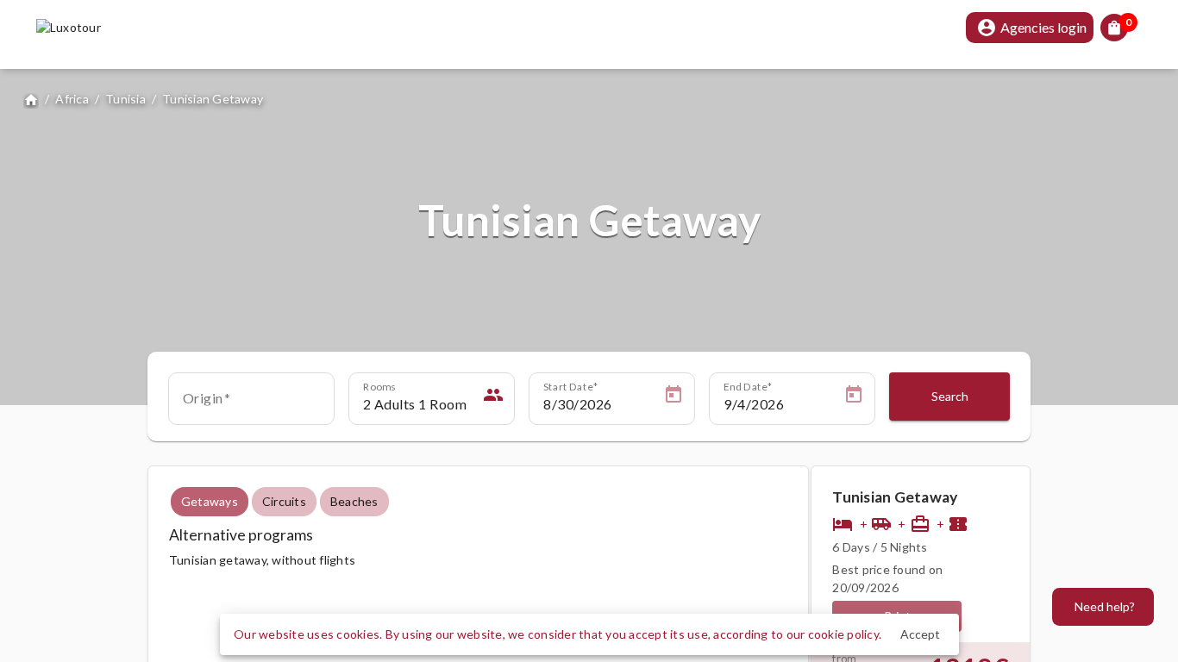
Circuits (284, 501)
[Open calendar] (673, 397)
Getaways (209, 501)
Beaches (354, 501)
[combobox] (251, 404)
